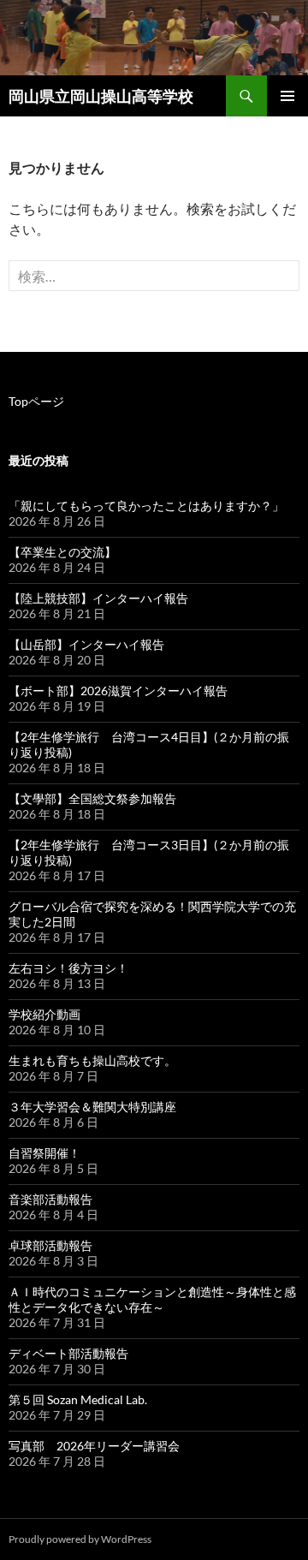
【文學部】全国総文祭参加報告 (92, 798)
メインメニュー (287, 95)
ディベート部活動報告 (68, 1353)
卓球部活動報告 (50, 1245)
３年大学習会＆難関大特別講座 (92, 1106)
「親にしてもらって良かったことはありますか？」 (146, 505)
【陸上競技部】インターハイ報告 (98, 598)
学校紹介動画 (44, 1014)
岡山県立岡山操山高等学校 (101, 95)
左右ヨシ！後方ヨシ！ (68, 968)
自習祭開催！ (44, 1153)
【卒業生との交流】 (62, 552)
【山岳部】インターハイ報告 (86, 644)
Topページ (36, 401)
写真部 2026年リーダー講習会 (94, 1445)
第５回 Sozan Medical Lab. (78, 1399)
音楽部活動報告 (50, 1199)
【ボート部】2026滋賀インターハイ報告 (118, 690)
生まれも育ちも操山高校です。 (92, 1060)
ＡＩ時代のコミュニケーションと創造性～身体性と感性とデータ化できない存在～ (152, 1299)
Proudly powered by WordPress (80, 1539)
